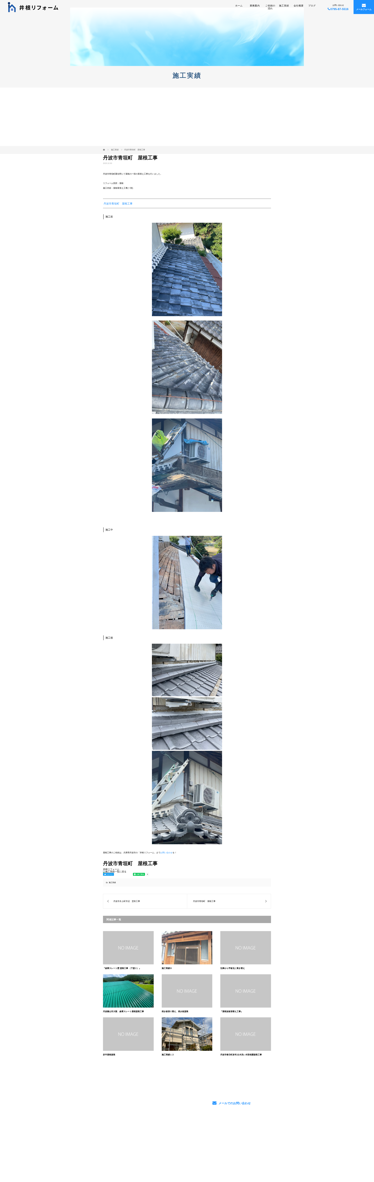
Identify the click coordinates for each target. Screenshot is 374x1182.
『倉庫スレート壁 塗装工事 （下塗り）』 (122, 968)
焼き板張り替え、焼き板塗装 (175, 1011)
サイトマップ (261, 1138)
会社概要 (299, 5)
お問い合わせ (166, 852)
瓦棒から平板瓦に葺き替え (232, 968)
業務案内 (255, 5)
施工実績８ (167, 968)
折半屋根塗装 (109, 1054)
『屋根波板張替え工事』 (231, 1011)
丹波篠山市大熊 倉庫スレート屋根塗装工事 (123, 1011)
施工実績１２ (168, 1054)
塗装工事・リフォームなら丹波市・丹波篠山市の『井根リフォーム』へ (135, 1166)
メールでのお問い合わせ (234, 1103)
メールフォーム (364, 9)
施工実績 (284, 5)
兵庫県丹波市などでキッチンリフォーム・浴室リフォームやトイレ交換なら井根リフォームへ (136, 1138)
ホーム (239, 5)
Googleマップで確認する (117, 1153)
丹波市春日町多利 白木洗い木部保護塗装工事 (241, 1054)
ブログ (312, 5)
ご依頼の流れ (270, 7)
